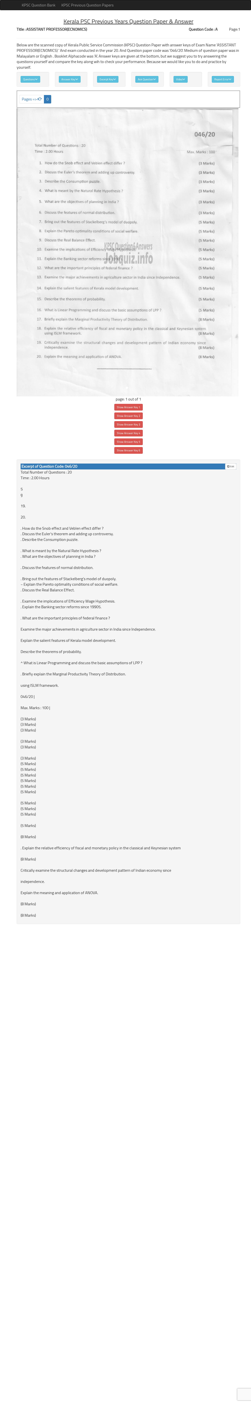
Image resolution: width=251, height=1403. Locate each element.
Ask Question (145, 79)
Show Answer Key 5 (128, 441)
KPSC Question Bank (38, 5)
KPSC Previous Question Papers (87, 5)
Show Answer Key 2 (128, 415)
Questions (29, 79)
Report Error (221, 79)
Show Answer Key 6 (128, 450)
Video (179, 79)
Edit (232, 466)
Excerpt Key (106, 79)
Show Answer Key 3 (128, 424)
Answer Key (68, 79)
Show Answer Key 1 (128, 407)
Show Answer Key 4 (128, 433)
